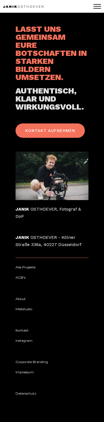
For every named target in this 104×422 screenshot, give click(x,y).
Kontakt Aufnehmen (50, 130)
